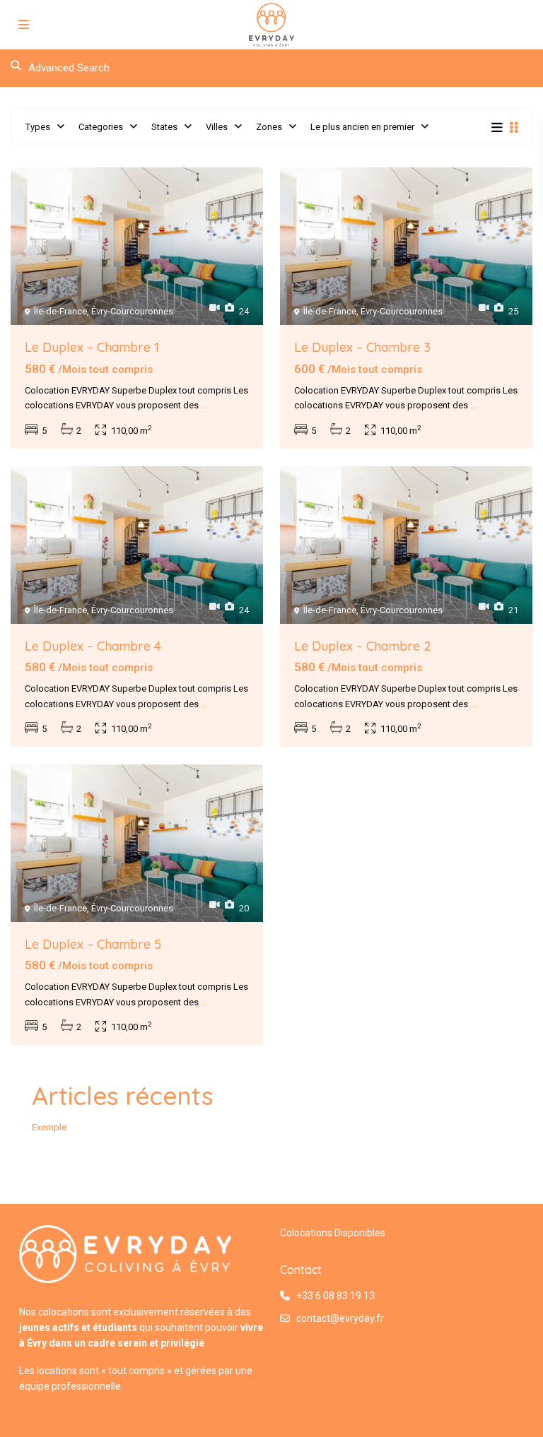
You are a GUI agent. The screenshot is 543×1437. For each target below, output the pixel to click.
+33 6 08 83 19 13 (335, 1295)
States (164, 127)
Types (37, 127)
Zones (269, 127)
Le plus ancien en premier (362, 127)
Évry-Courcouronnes (132, 311)
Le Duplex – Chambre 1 (92, 347)
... (204, 405)
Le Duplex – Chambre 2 (362, 646)
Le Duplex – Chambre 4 (93, 646)
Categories (100, 127)
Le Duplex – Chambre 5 (93, 944)
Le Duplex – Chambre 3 (362, 347)
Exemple (49, 1127)
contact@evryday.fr (340, 1318)
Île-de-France (60, 311)
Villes (217, 127)
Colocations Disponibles (332, 1232)
